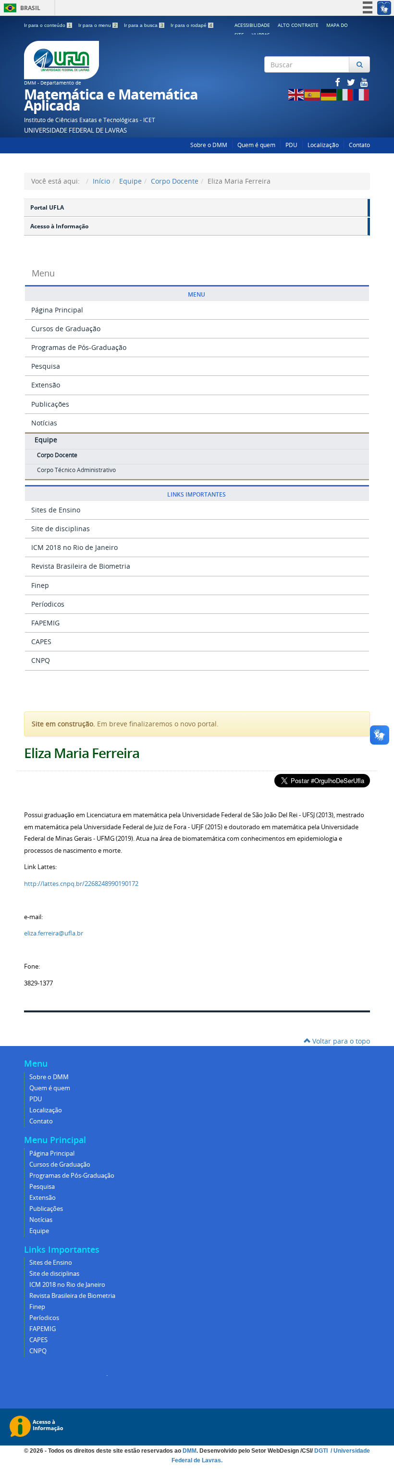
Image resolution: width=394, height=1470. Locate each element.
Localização (323, 145)
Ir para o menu (97, 25)
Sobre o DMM (208, 145)
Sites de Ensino (55, 509)
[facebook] (338, 82)
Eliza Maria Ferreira (81, 753)
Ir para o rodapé (191, 25)
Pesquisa (45, 366)
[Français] (362, 94)
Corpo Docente (174, 181)
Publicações (50, 404)
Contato (359, 145)
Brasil (20, 8)
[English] (296, 94)
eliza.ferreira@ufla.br (53, 933)
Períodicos (47, 604)
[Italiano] (345, 94)
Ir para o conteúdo (47, 25)
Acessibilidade (252, 25)
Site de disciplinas (60, 528)
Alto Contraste (298, 25)
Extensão (45, 384)
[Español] (313, 94)
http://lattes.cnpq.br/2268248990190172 (81, 883)
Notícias (44, 422)
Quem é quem (256, 145)
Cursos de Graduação (65, 328)
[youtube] (364, 82)
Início (101, 181)
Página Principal (57, 309)
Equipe (130, 181)
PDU (291, 145)
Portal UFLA (47, 207)
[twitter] (351, 82)
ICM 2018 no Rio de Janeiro (74, 547)
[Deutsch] (329, 94)
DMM (190, 1450)
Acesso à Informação (59, 226)
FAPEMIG (45, 622)
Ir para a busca (143, 25)
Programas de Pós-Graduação (78, 347)
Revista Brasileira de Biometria (80, 566)
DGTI (321, 1450)
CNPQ (40, 660)
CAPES (41, 641)
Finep (40, 585)
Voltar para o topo (340, 1041)
